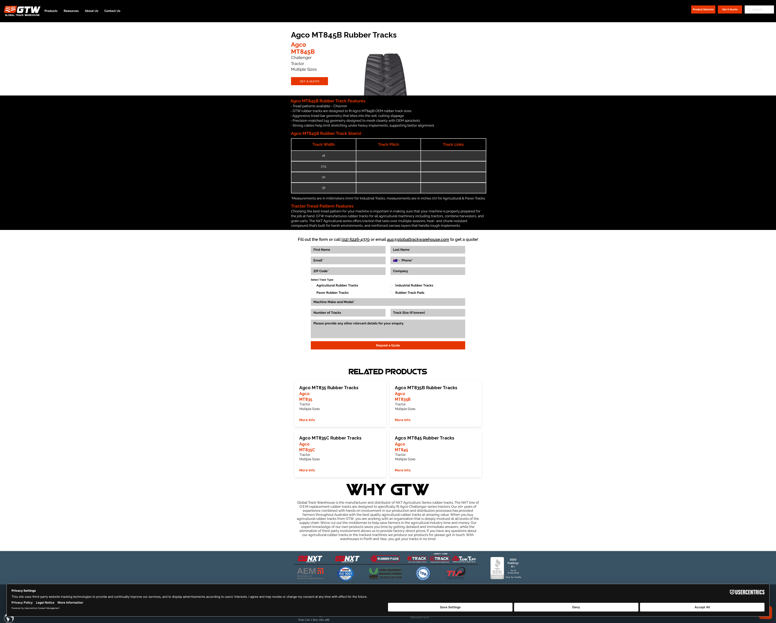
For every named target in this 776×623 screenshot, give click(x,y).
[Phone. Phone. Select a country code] (397, 260)
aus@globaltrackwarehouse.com (418, 239)
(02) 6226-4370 (356, 239)
